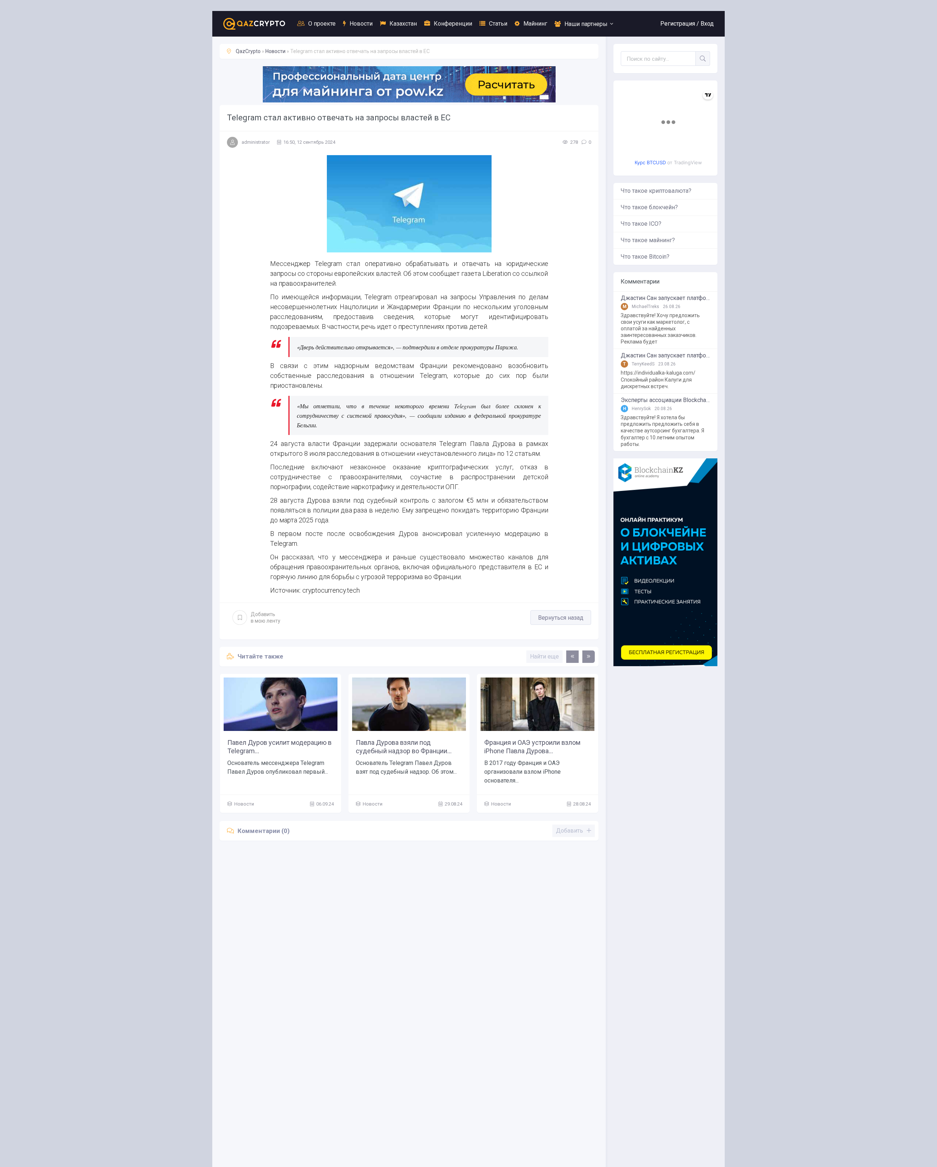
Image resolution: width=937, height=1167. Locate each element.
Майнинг (535, 23)
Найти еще (544, 656)
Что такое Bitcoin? (645, 256)
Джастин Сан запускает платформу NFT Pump (665, 298)
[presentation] (572, 656)
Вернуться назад (560, 617)
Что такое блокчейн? (649, 207)
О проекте (322, 23)
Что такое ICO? (641, 223)
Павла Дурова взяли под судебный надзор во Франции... (404, 747)
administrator (256, 142)
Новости (361, 23)
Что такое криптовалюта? (656, 190)
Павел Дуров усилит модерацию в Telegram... (279, 747)
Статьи (498, 23)
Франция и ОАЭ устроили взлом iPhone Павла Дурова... (532, 747)
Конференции (453, 23)
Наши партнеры (586, 23)
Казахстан (403, 23)
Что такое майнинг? (648, 240)
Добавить (265, 617)
